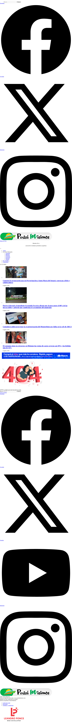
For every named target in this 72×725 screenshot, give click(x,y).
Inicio (4, 250)
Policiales (8, 255)
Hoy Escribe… (6, 260)
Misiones (8, 254)
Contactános (5, 262)
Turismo (7, 259)
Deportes (8, 258)
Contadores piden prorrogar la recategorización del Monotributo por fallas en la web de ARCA (37, 327)
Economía (8, 257)
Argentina (8, 253)
